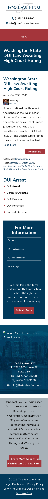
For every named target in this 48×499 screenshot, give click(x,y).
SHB (5, 169)
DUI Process (14, 199)
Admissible (15, 162)
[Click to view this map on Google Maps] (24, 345)
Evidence (37, 166)
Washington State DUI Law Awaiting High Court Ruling (20, 83)
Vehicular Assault (17, 193)
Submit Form (24, 310)
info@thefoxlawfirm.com (24, 23)
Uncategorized (22, 159)
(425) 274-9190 (24, 18)
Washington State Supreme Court (26, 169)
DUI (30, 166)
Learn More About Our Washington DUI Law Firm (23, 461)
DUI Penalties (15, 205)
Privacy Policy (35, 484)
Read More (9, 145)
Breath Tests (28, 162)
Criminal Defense (17, 212)
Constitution (9, 166)
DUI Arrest (13, 186)
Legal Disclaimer (15, 484)
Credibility (22, 166)
